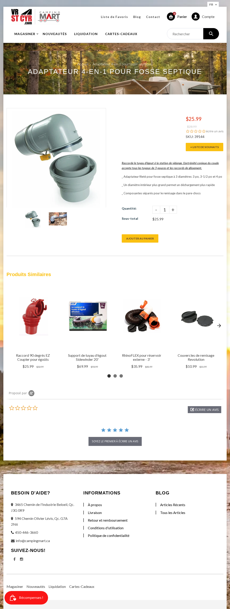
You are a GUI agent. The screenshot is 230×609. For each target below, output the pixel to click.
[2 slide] (115, 376)
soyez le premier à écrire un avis (115, 441)
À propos (95, 505)
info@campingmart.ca (33, 540)
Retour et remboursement (108, 520)
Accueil (82, 64)
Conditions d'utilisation (106, 528)
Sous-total (130, 218)
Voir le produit (33, 345)
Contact (153, 17)
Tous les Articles (172, 512)
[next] (219, 325)
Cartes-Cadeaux (81, 586)
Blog (137, 17)
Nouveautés (36, 586)
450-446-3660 (26, 532)
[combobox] (193, 33)
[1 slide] (109, 376)
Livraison (95, 512)
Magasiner (15, 586)
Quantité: (129, 208)
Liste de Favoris (114, 17)
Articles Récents (172, 505)
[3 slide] (121, 376)
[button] (204, 409)
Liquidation (57, 586)
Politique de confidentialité (108, 535)
